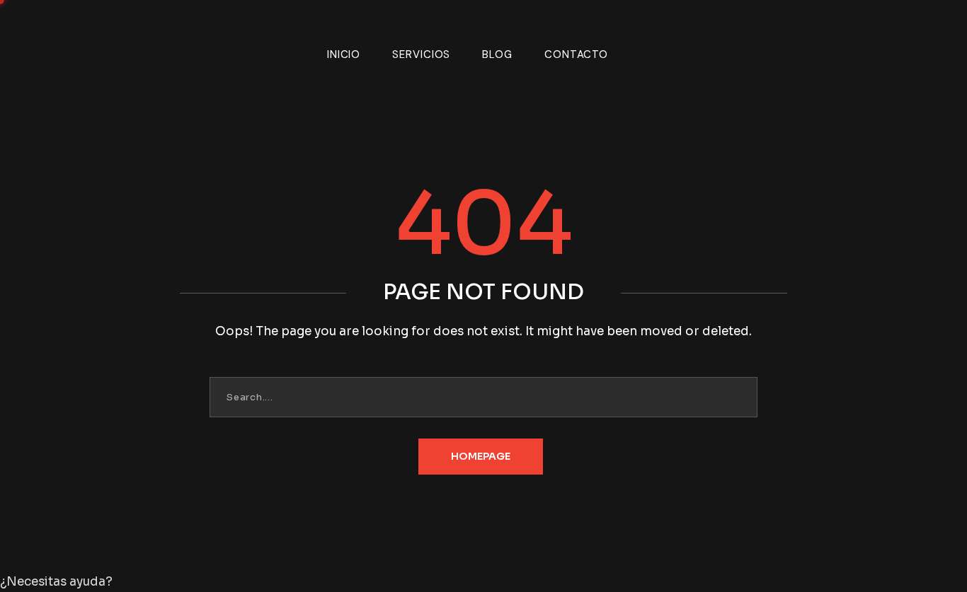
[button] (483, 582)
